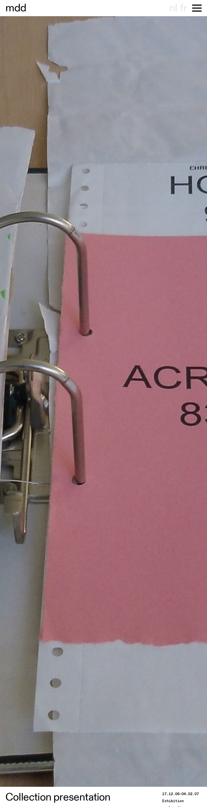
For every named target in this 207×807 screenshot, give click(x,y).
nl (173, 8)
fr (183, 8)
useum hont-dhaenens (15, 8)
